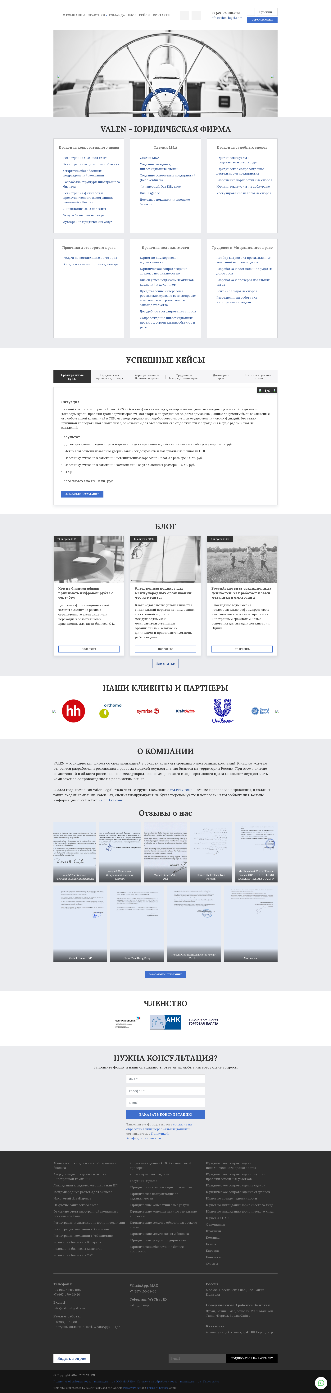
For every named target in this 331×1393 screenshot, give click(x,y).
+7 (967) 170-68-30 (66, 1294)
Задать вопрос (71, 1358)
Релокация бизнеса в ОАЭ (73, 1255)
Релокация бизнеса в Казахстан (77, 1248)
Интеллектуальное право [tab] (258, 376)
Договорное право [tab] (221, 376)
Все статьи (165, 663)
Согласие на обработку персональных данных (169, 1381)
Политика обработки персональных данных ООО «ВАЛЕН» (94, 1381)
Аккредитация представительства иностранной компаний (79, 1176)
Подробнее (89, 648)
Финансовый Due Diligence (160, 186)
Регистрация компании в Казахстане (82, 1229)
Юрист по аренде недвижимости (231, 1198)
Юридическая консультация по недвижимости (154, 1196)
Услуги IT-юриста (143, 1181)
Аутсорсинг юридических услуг (87, 222)
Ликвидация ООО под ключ (84, 209)
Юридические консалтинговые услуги (159, 1205)
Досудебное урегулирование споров (168, 311)
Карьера (212, 1250)
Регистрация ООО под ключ (85, 158)
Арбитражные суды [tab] (72, 377)
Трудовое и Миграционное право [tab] (184, 376)
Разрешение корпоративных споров (244, 180)
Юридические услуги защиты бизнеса (159, 1234)
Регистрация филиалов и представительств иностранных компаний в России (88, 197)
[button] (251, 12)
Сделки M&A (149, 158)
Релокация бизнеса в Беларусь (77, 1242)
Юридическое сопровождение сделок (235, 1185)
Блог (132, 15)
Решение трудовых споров (236, 291)
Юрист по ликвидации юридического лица (240, 1205)
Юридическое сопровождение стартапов (238, 1192)
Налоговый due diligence (72, 1198)
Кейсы (144, 15)
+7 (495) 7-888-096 (226, 13)
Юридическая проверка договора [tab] (109, 376)
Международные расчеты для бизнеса (82, 1192)
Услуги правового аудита (149, 1174)
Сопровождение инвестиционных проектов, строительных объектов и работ (167, 322)
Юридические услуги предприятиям (158, 1240)
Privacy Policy (132, 1388)
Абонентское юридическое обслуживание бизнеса (85, 1165)
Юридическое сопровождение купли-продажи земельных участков (235, 1176)
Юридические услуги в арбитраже (243, 186)
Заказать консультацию (82, 494)
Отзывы (212, 1263)
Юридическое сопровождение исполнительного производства (231, 1165)
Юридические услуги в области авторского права (163, 1225)
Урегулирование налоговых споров (243, 193)
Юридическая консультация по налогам (161, 1187)
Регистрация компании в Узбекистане (83, 1235)
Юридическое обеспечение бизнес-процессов (157, 1249)
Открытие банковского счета (75, 1205)
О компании (74, 15)
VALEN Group (181, 790)
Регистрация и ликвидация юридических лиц (89, 1222)
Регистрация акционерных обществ (91, 164)
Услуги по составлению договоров (90, 257)
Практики (96, 15)
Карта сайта (211, 1381)
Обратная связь (262, 19)
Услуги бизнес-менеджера (83, 215)
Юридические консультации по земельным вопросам (163, 1213)
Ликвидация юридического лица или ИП (85, 1185)
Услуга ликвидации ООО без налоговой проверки (161, 1165)
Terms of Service (158, 1388)
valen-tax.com (110, 800)
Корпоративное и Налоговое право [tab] (146, 376)
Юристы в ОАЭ (217, 1218)
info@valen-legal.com (226, 18)
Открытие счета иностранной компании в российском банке (85, 1213)
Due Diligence (150, 193)
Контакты (161, 15)
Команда (117, 15)
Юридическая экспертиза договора (90, 264)
